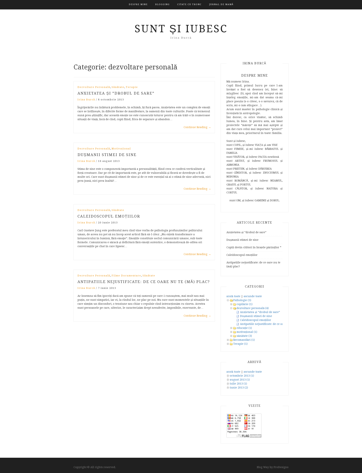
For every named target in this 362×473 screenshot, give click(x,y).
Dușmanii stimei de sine (107, 154)
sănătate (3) (244, 335)
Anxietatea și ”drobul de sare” (115, 93)
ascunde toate (253, 296)
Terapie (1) (240, 343)
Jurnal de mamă (221, 4)
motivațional (121, 148)
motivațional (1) (247, 331)
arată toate (233, 296)
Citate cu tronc (189, 4)
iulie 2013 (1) (238, 383)
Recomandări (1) (244, 339)
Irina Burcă (86, 99)
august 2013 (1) (240, 379)
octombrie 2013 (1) (242, 375)
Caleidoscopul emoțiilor (108, 216)
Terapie (132, 87)
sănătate (118, 87)
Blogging (162, 4)
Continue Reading (197, 127)
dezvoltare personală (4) (253, 308)
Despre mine (138, 4)
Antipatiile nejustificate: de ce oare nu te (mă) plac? (143, 281)
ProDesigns (281, 467)
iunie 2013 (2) (239, 387)
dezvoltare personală (93, 87)
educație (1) (244, 327)
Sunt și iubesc (181, 29)
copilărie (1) (244, 304)
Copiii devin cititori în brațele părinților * (253, 247)
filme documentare (126, 275)
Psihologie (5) (242, 300)
